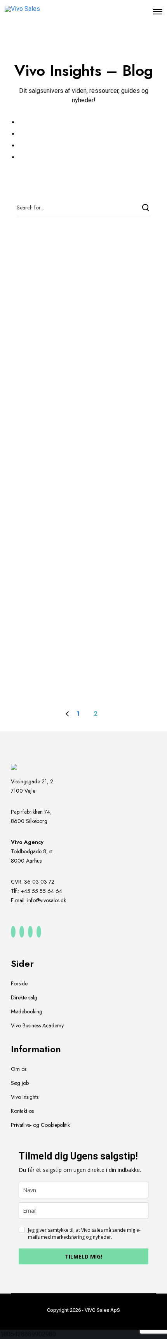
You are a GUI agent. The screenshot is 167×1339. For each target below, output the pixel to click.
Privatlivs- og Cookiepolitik (40, 1125)
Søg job (20, 1083)
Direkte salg (24, 997)
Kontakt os (22, 1111)
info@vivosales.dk (46, 900)
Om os (18, 1069)
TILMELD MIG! (83, 1256)
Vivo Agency (27, 842)
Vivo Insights (24, 1097)
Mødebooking (26, 1011)
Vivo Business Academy (37, 1025)
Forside (19, 983)
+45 (41, 891)
